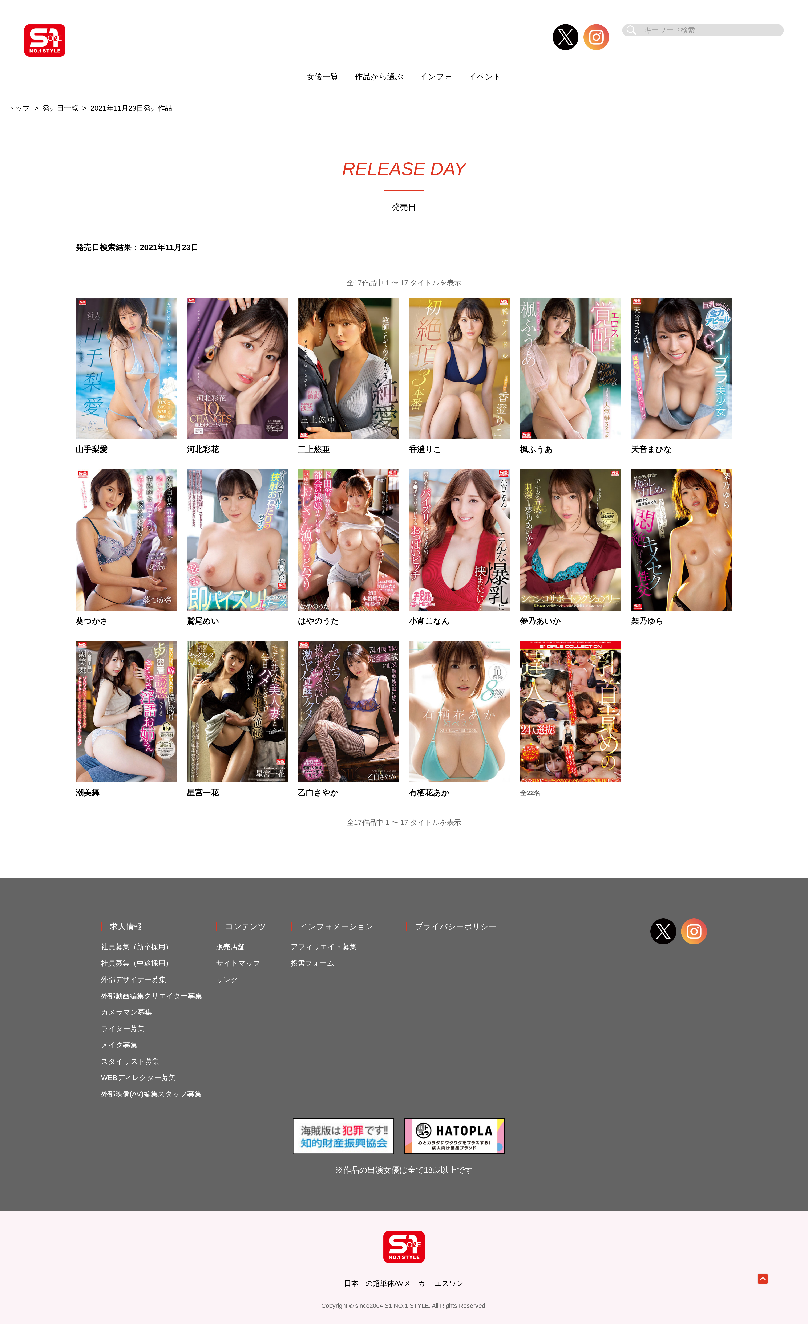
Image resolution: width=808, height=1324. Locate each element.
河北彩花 (203, 449)
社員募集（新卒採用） (137, 947)
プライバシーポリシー (456, 926)
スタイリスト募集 (130, 1061)
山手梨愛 (92, 449)
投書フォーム (312, 963)
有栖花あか (429, 793)
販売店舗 (230, 947)
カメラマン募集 (126, 1012)
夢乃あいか (540, 621)
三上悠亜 (314, 449)
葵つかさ (92, 621)
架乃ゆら (647, 621)
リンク (227, 979)
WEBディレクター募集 (138, 1077)
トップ (19, 108)
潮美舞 (88, 793)
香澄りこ (425, 449)
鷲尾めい (203, 621)
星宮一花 (203, 793)
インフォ (436, 76)
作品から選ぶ (379, 76)
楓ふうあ (536, 449)
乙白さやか (318, 793)
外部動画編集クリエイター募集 (151, 996)
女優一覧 (323, 76)
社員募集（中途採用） (137, 963)
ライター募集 (123, 1028)
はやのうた (318, 621)
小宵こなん (429, 621)
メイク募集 (119, 1045)
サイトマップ (238, 963)
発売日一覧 (60, 108)
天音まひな (651, 449)
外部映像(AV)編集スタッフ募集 (151, 1094)
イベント (485, 76)
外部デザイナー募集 (133, 979)
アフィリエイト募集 (324, 947)
